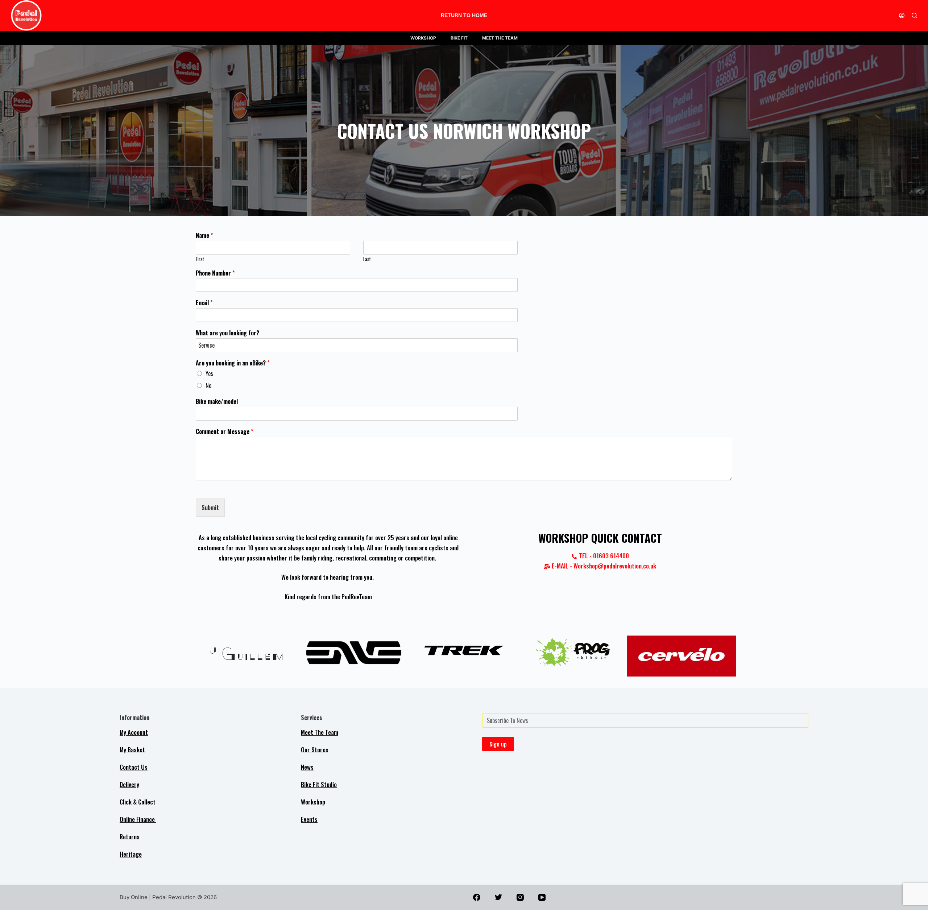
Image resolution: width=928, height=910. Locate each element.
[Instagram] (520, 897)
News (307, 767)
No (208, 385)
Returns (130, 836)
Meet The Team (319, 732)
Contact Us (134, 767)
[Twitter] (498, 897)
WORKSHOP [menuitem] (423, 38)
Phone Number (215, 273)
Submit (210, 507)
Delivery (129, 784)
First (200, 259)
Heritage (131, 854)
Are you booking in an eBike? (232, 363)
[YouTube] (542, 897)
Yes (209, 373)
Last (367, 259)
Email (204, 303)
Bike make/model (217, 401)
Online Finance (138, 819)
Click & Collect (138, 801)
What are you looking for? (227, 333)
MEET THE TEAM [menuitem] (500, 38)
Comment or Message (224, 431)
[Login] (901, 15)
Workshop (313, 801)
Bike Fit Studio (319, 784)
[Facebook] (476, 897)
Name (204, 235)
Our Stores (314, 749)
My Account (134, 732)
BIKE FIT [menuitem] (459, 38)
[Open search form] (914, 15)
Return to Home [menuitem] (464, 15)
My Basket (132, 749)
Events (309, 819)
